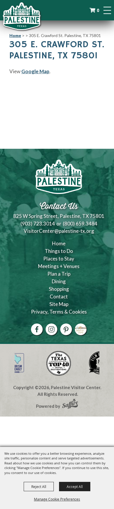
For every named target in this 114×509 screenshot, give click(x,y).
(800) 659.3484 (80, 224)
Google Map (35, 71)
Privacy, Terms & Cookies (59, 312)
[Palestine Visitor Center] (21, 16)
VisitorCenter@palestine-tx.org (59, 231)
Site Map (58, 304)
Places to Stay (58, 259)
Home (15, 35)
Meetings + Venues (59, 266)
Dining (59, 281)
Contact (59, 296)
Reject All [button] (38, 486)
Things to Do (59, 251)
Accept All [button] (75, 486)
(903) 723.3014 (37, 224)
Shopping (59, 289)
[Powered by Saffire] (70, 404)
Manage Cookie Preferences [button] (57, 499)
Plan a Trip (58, 274)
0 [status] (98, 10)
